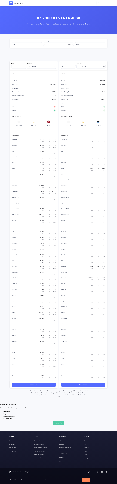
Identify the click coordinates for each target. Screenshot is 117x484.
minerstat (16, 3)
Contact (92, 3)
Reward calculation (80, 41)
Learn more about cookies (54, 480)
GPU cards (61, 444)
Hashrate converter (39, 444)
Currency (14, 41)
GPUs (72, 3)
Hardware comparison (65, 448)
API (60, 461)
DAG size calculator (39, 454)
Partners (86, 448)
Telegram (97, 472)
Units (12, 64)
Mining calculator (38, 441)
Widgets (61, 458)
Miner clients (12, 448)
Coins (66, 3)
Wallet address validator (40, 448)
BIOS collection (38, 458)
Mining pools (12, 451)
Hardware (29, 64)
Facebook (93, 472)
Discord (106, 472)
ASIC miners (62, 441)
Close (86, 480)
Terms (85, 454)
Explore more (34, 385)
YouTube (102, 472)
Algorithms (12, 444)
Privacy (86, 458)
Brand (85, 451)
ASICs (78, 3)
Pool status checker (39, 451)
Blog (85, 444)
